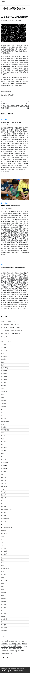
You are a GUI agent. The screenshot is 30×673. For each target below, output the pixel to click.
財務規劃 (3, 574)
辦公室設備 (4, 580)
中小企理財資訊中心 (15, 8)
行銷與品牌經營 (5, 568)
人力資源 (3, 344)
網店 (2, 539)
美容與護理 (4, 551)
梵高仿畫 (4, 646)
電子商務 (3, 604)
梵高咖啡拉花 (11, 646)
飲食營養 (3, 625)
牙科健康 (3, 492)
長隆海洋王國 (21, 651)
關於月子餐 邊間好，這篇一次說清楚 (10, 327)
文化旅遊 (3, 450)
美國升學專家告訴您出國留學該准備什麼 (13, 267)
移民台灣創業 (5, 651)
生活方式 (3, 506)
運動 (2, 583)
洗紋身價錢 (4, 648)
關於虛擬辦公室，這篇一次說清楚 (10, 324)
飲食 (2, 622)
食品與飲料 (4, 616)
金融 (2, 595)
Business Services (6, 341)
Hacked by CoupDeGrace (8, 321)
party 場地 (4, 641)
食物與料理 (4, 619)
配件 (2, 586)
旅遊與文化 (4, 468)
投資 (2, 438)
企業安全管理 (4, 350)
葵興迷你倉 (13, 651)
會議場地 (24, 643)
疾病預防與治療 (5, 518)
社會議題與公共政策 (6, 527)
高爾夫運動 (4, 630)
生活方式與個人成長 (6, 509)
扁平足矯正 (21, 641)
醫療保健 (3, 592)
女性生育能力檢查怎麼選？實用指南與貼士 (12, 330)
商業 (2, 388)
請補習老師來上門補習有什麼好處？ (12, 122)
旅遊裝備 (3, 471)
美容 (2, 542)
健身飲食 (3, 382)
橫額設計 (19, 646)
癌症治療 (3, 521)
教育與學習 (4, 447)
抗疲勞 (18, 643)
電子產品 (3, 607)
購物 (2, 577)
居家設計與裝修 (5, 430)
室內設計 (3, 406)
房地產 (3, 436)
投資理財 (3, 441)
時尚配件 (3, 480)
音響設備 (3, 613)
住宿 (2, 353)
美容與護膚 (4, 554)
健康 (2, 362)
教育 (9, 95)
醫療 (2, 589)
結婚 (2, 536)
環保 (2, 501)
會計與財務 (4, 486)
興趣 (6, 203)
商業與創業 (4, 391)
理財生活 (3, 498)
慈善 (2, 433)
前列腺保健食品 (13, 641)
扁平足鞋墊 (4, 643)
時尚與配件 (4, 477)
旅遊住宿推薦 (4, 462)
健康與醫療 (4, 376)
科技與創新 (4, 533)
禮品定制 (3, 530)
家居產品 (3, 418)
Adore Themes (18, 671)
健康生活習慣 (4, 368)
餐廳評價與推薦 (5, 628)
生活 (2, 503)
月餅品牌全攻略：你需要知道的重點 (10, 333)
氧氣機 (25, 646)
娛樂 (2, 397)
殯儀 (2, 489)
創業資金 (3, 385)
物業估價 (3, 495)
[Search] (27, 3)
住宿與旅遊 (4, 356)
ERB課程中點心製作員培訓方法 (10, 206)
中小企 (20, 20)
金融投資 (3, 598)
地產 (2, 394)
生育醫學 (3, 512)
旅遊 (2, 453)
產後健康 (3, 515)
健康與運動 (4, 373)
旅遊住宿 (3, 459)
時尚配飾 (3, 483)
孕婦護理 (3, 403)
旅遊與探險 (4, 465)
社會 (2, 524)
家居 (2, 409)
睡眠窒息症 (12, 648)
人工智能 (3, 347)
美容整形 (3, 548)
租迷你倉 (19, 648)
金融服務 (3, 601)
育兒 (2, 560)
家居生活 (3, 415)
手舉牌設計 (12, 643)
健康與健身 (4, 371)
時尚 (2, 474)
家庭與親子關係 (5, 421)
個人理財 (3, 359)
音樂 (2, 610)
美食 (2, 557)
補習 (12, 95)
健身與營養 (4, 379)
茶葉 (2, 565)
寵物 (2, 424)
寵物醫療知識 (4, 427)
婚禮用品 (3, 400)
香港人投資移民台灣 (7, 653)
